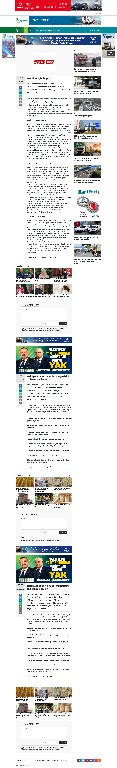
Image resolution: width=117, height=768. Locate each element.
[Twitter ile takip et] (83, 760)
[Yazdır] (20, 102)
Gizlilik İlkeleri (55, 760)
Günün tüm (95, 30)
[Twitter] (20, 90)
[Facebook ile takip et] (79, 760)
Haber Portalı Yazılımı (24, 765)
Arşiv (37, 13)
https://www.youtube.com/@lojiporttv (39, 467)
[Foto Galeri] (100, 14)
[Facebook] (20, 87)
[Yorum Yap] (20, 105)
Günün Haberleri (30, 13)
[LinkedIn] (20, 93)
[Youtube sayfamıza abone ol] (87, 760)
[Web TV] (96, 14)
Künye (43, 760)
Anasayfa (37, 760)
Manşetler (22, 13)
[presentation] (22, 30)
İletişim (48, 760)
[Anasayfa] (17, 13)
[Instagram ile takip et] (95, 760)
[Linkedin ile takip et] (91, 760)
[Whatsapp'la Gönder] (20, 96)
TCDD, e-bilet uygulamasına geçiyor (46, 30)
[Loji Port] (21, 20)
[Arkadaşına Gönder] (20, 99)
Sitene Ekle (42, 13)
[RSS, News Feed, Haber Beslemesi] (99, 760)
